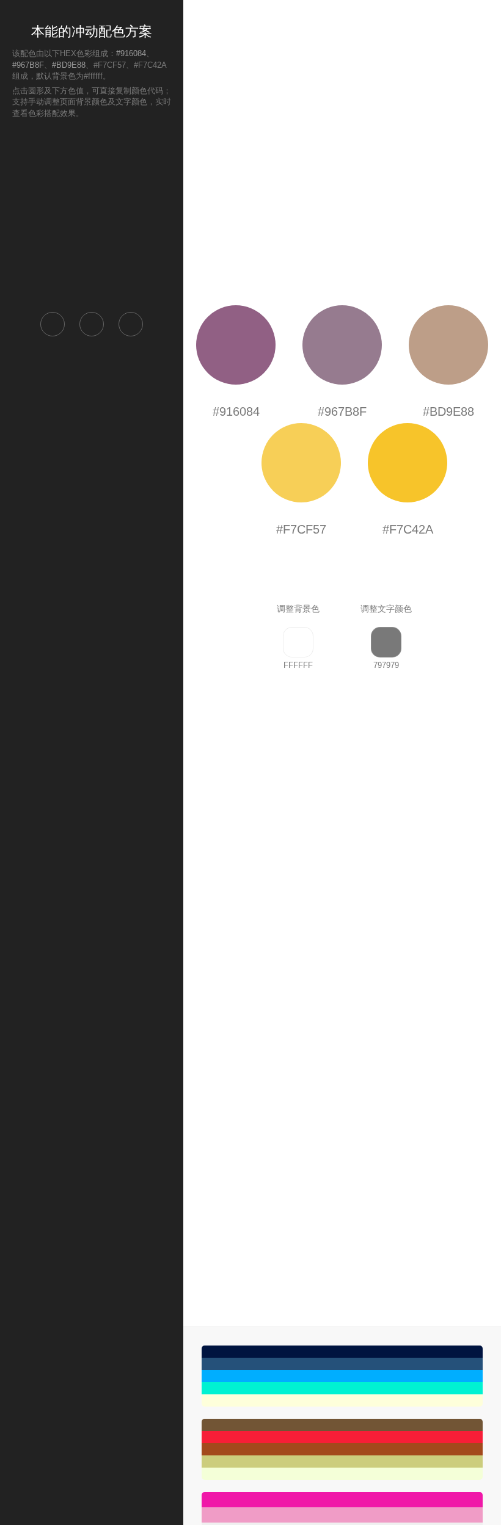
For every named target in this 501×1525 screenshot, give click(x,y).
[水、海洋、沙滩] (342, 1376)
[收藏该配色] (131, 324)
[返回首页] (52, 324)
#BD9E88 (69, 65)
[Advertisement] (91, 214)
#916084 (131, 53)
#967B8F (28, 65)
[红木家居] (342, 1449)
